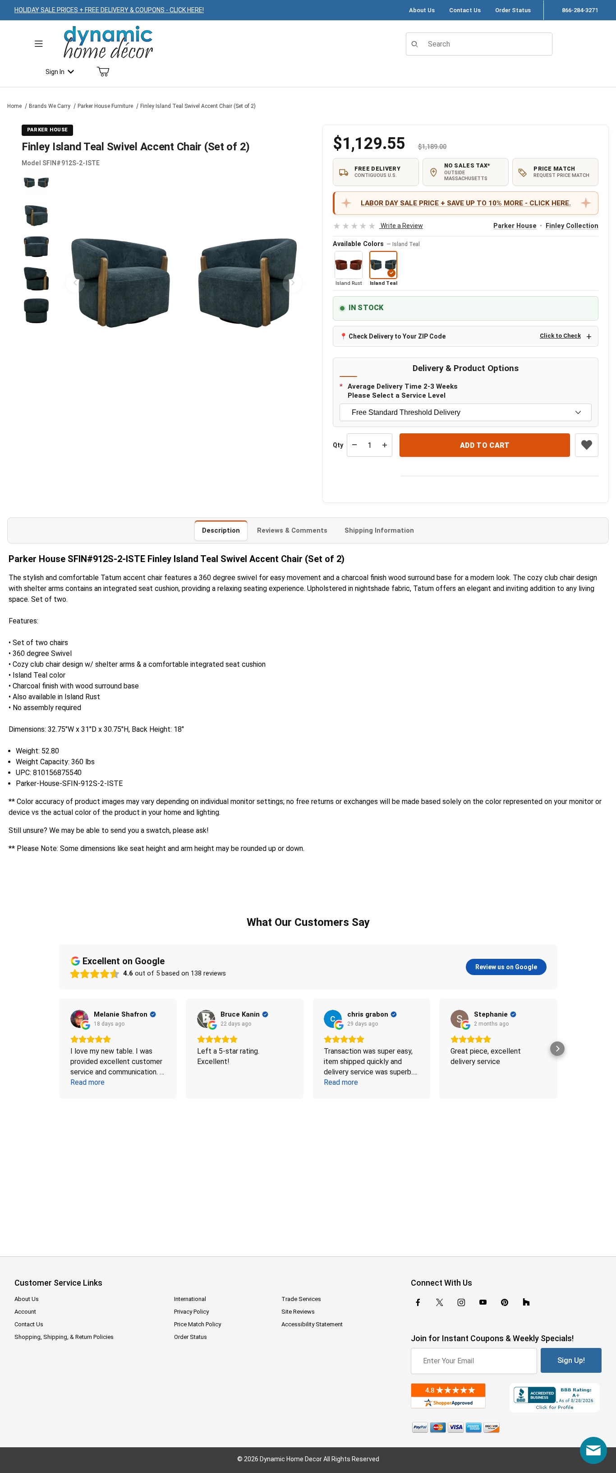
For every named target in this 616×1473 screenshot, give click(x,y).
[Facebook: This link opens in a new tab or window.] (418, 1302)
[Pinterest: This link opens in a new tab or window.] (504, 1302)
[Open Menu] (38, 44)
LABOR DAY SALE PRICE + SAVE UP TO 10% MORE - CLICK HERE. (466, 203)
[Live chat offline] (593, 1450)
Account (25, 1311)
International (190, 1299)
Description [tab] (221, 530)
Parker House (515, 226)
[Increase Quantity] (384, 445)
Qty (338, 445)
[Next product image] (293, 283)
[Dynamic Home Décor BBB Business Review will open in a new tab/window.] (556, 1398)
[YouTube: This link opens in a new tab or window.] (483, 1302)
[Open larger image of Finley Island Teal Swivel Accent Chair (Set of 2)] (184, 283)
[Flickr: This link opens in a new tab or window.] (526, 1302)
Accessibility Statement (312, 1324)
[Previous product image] (75, 283)
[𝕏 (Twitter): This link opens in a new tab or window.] (439, 1302)
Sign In (55, 71)
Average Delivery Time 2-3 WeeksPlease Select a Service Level (403, 391)
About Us (422, 10)
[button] (36, 182)
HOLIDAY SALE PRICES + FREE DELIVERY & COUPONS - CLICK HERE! (109, 10)
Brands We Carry (49, 106)
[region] (36, 283)
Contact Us (465, 10)
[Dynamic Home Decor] (108, 43)
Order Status (513, 10)
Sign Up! (571, 1360)
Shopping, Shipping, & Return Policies (64, 1337)
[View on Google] (79, 1019)
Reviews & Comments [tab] (292, 530)
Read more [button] (87, 1082)
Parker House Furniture (105, 106)
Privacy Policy (191, 1311)
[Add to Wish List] (586, 445)
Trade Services (301, 1299)
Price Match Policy (197, 1324)
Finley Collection (572, 226)
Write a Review (378, 225)
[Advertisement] (308, 1171)
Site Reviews (298, 1311)
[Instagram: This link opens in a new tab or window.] (461, 1302)
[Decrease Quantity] (354, 445)
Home (14, 106)
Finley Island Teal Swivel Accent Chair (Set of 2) (198, 106)
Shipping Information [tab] (379, 530)
